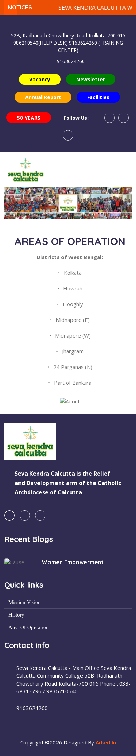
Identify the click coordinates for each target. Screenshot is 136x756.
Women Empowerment (72, 562)
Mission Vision (24, 602)
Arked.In (106, 742)
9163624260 (71, 61)
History (16, 615)
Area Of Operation (28, 627)
